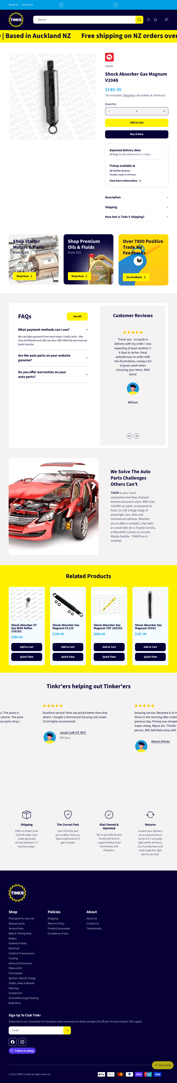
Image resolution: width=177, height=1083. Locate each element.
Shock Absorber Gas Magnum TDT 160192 (108, 627)
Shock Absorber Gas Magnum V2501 (148, 627)
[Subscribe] (67, 1030)
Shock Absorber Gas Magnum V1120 (66, 627)
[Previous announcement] (61, 4)
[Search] (139, 20)
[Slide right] (136, 436)
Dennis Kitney (132, 741)
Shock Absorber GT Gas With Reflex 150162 (24, 628)
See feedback (134, 277)
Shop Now (22, 276)
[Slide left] (129, 436)
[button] (166, 19)
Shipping (129, 95)
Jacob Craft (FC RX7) (44, 733)
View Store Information (123, 180)
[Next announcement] (115, 4)
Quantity (110, 104)
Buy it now (136, 134)
